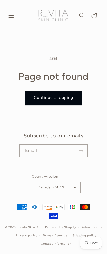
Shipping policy (85, 235)
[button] (11, 15)
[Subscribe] (81, 150)
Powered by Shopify (60, 227)
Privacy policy (26, 235)
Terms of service (55, 235)
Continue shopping (53, 97)
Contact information (56, 243)
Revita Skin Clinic (31, 227)
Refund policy (91, 227)
